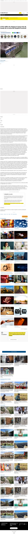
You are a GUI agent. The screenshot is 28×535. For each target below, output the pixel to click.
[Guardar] (20, 32)
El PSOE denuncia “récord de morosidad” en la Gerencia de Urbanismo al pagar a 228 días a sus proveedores (20, 364)
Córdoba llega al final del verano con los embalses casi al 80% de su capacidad (6, 415)
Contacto (14, 533)
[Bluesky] (15, 32)
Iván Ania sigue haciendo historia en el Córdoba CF (19, 437)
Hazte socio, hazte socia (13, 339)
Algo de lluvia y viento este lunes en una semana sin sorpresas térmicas (20, 415)
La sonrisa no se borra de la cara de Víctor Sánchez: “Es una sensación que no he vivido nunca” (7, 376)
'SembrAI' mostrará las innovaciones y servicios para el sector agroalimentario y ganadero (6, 402)
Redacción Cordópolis (2, 60)
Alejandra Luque (2, 427)
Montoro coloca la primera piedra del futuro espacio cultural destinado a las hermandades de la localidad (20, 390)
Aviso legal (14, 532)
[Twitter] (17, 32)
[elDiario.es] (4, 524)
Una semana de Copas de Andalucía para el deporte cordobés (7, 449)
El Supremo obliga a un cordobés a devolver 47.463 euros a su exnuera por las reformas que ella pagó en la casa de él (7, 426)
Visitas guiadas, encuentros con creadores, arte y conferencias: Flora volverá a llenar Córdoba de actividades (6, 438)
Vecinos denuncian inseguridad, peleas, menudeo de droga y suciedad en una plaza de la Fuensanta (20, 426)
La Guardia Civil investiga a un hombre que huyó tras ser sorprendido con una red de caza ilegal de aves (20, 402)
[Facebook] (14, 32)
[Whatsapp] (12, 32)
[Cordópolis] (4, 523)
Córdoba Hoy (3, 14)
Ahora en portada (3, 405)
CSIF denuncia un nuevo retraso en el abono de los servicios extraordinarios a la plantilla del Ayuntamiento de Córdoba (7, 390)
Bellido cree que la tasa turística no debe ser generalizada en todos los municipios (7, 471)
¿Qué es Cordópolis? (14, 531)
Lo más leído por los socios (4, 354)
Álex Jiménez (2, 377)
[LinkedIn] (18, 32)
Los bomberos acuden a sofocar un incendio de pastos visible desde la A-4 (20, 460)
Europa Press (2, 472)
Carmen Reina (15, 427)
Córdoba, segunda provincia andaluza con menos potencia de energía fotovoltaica (20, 449)
